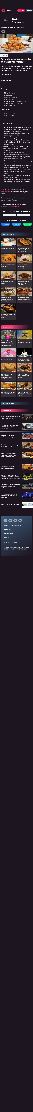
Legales (6, 538)
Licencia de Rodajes (11, 542)
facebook (5, 224)
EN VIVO (21, 10)
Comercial (7, 529)
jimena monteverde (9, 215)
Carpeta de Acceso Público (13, 525)
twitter (16, 224)
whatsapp (27, 224)
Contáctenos (8, 534)
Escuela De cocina (24, 215)
